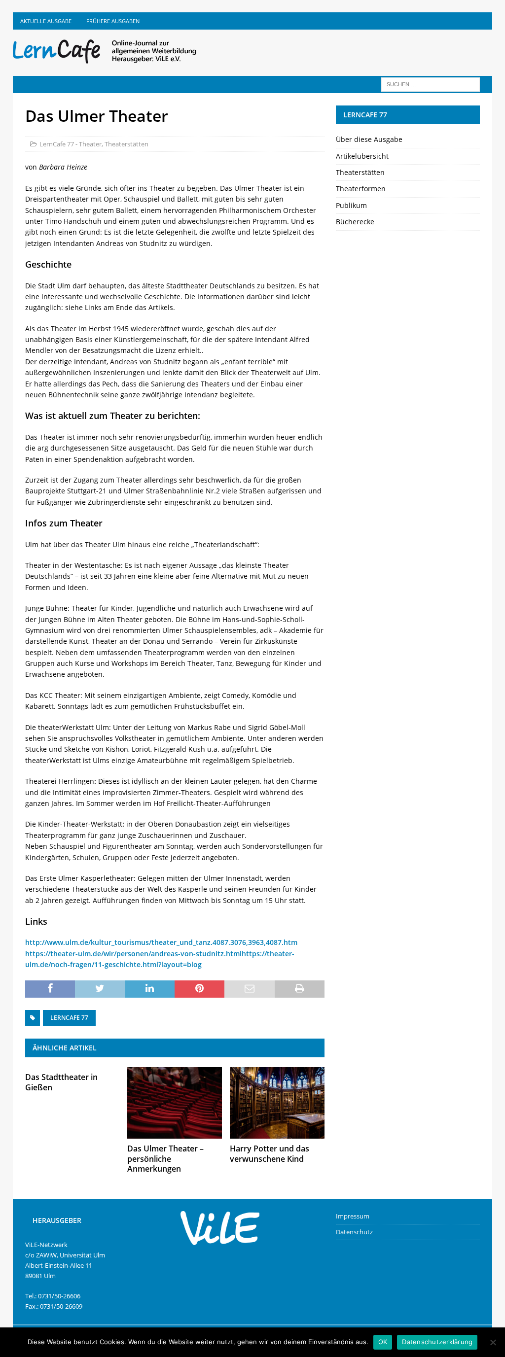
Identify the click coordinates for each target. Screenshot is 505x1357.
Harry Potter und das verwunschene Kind (269, 1153)
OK (383, 1342)
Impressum (352, 1216)
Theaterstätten (126, 143)
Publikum (351, 205)
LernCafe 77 (69, 1017)
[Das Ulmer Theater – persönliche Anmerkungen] (174, 1102)
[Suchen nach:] (430, 83)
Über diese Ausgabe (369, 139)
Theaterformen (361, 188)
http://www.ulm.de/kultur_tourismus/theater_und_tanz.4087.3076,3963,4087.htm (161, 942)
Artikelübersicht (362, 156)
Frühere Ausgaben (113, 21)
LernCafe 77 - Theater (70, 143)
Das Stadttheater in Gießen (61, 1082)
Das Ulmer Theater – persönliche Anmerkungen (165, 1159)
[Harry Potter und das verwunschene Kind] (277, 1102)
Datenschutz (354, 1231)
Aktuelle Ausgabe (46, 21)
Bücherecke (355, 221)
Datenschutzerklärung (437, 1342)
